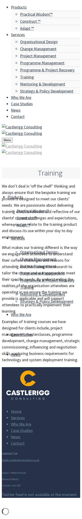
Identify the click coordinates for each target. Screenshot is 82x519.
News (15, 436)
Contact (18, 443)
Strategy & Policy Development (46, 91)
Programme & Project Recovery (47, 70)
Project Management (38, 55)
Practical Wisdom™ (36, 14)
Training (27, 77)
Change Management (38, 48)
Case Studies (22, 430)
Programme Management (42, 62)
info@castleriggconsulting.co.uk (20, 460)
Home (16, 411)
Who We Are (21, 424)
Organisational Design (39, 41)
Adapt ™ (27, 28)
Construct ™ (30, 21)
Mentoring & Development (42, 84)
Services (18, 417)
